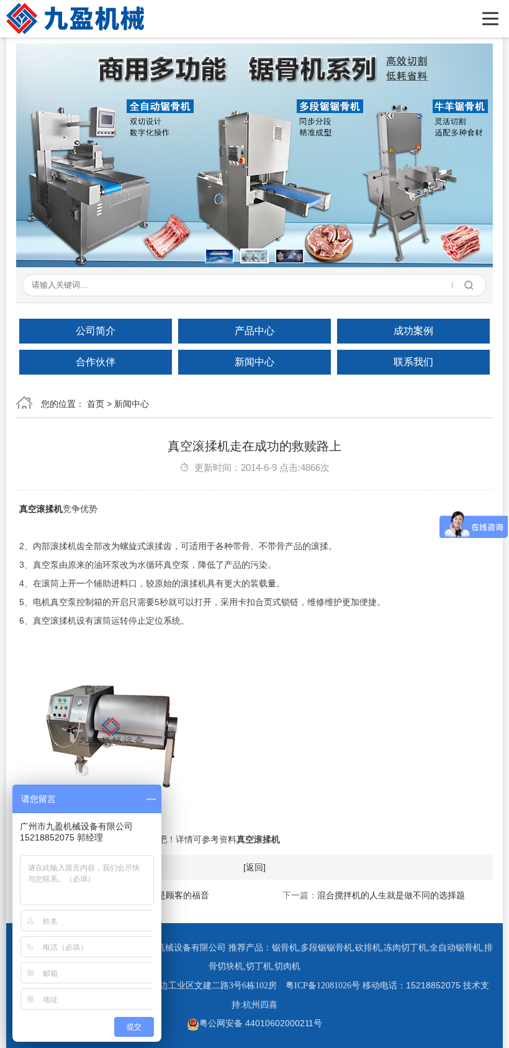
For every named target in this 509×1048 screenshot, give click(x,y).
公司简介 (95, 331)
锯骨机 (285, 947)
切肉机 (287, 966)
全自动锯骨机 (456, 947)
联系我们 (413, 362)
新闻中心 (254, 362)
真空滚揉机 (41, 509)
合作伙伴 (95, 362)
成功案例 (413, 331)
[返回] (254, 867)
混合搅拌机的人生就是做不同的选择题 (391, 895)
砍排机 (368, 947)
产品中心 (254, 331)
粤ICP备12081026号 (323, 985)
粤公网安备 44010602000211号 (260, 1023)
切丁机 (259, 966)
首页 (95, 404)
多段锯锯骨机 (326, 947)
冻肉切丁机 (405, 947)
